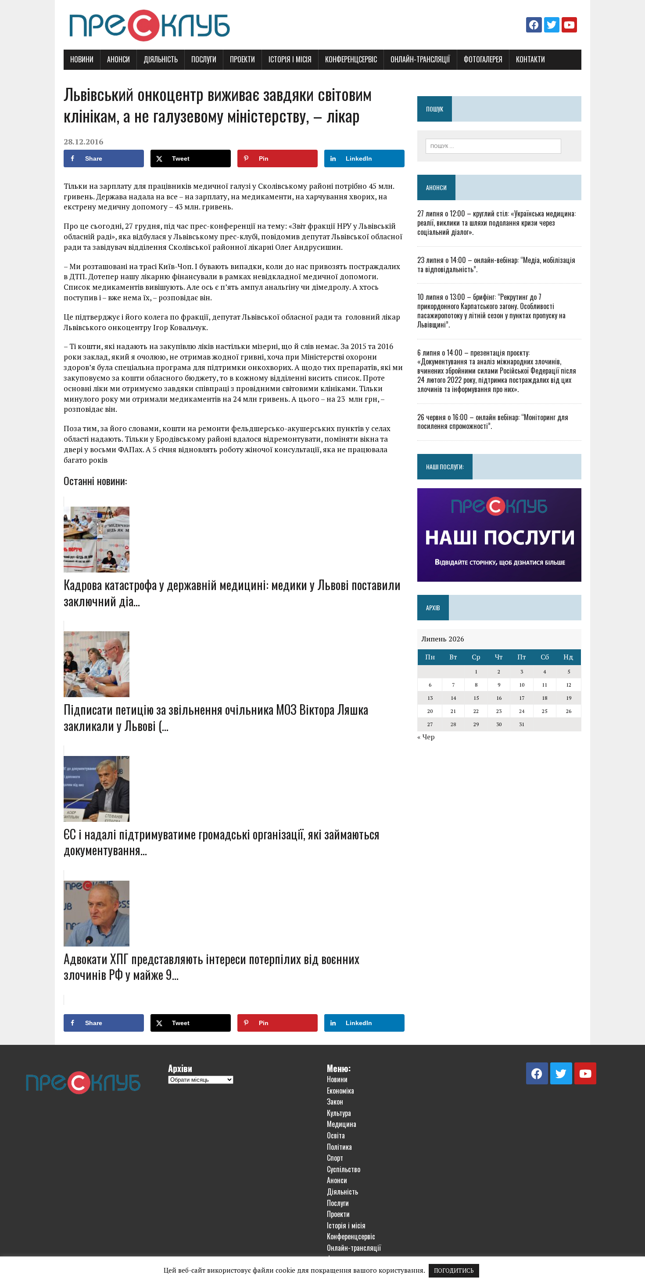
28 (453, 724)
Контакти (530, 59)
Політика (339, 1146)
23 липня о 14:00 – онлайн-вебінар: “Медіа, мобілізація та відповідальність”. (496, 264)
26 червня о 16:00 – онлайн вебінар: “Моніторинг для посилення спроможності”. (492, 422)
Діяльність (160, 59)
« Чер (426, 736)
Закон (335, 1101)
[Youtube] (569, 24)
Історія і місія (290, 59)
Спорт (335, 1157)
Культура (339, 1113)
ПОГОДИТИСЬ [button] (454, 1270)
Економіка (340, 1090)
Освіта (336, 1135)
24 (521, 711)
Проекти (242, 59)
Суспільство (343, 1169)
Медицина (341, 1124)
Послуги (203, 59)
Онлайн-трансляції (420, 59)
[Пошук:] (493, 145)
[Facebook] (533, 24)
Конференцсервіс (351, 59)
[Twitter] (551, 24)
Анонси (118, 59)
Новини (81, 59)
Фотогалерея (483, 59)
